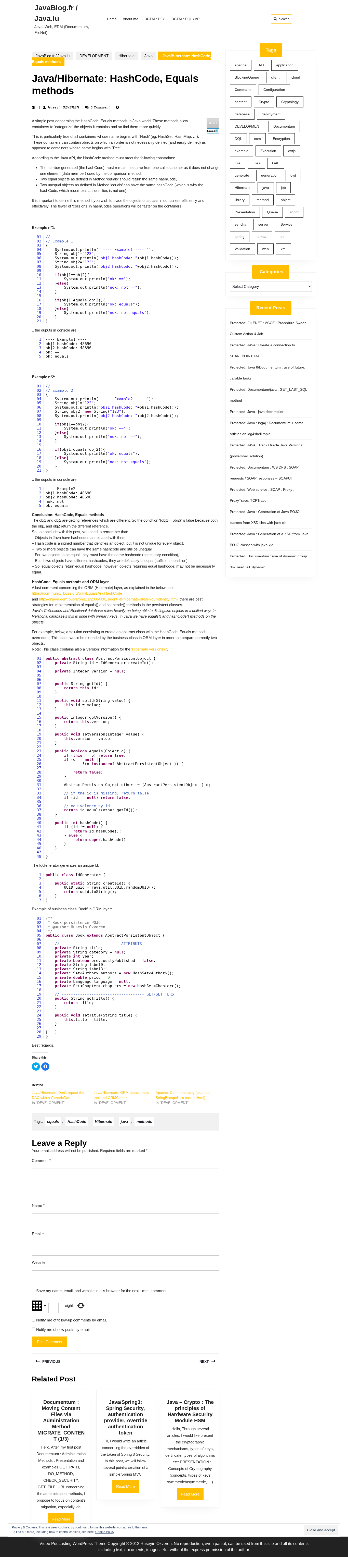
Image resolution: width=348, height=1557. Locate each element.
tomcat (262, 237)
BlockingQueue (247, 77)
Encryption (281, 139)
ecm (257, 139)
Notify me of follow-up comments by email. (71, 1320)
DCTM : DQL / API (185, 19)
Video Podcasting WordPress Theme (72, 1543)
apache (241, 65)
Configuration (274, 90)
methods (144, 1121)
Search (284, 19)
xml (283, 249)
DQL (238, 139)
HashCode (77, 1121)
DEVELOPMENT (94, 56)
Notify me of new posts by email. (63, 1329)
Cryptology (290, 102)
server (263, 224)
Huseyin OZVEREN (63, 107)
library (240, 200)
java (124, 1121)
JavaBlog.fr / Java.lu (53, 56)
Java (148, 56)
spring (240, 237)
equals (53, 1121)
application (284, 65)
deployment (271, 114)
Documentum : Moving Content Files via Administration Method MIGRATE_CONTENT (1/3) (61, 1420)
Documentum (284, 126)
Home (112, 19)
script (294, 212)
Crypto (264, 102)
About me (130, 19)
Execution (268, 151)
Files (256, 163)
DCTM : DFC (154, 19)
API (261, 65)
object (285, 200)
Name (38, 1205)
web (265, 249)
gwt (293, 175)
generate (242, 175)
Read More (127, 1488)
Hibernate (126, 56)
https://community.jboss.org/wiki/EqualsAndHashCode (77, 593)
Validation (242, 249)
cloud (295, 77)
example (241, 151)
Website (38, 1262)
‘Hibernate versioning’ (149, 649)
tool (282, 237)
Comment (41, 1160)
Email (38, 1234)
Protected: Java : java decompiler (257, 412)
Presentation (245, 212)
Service (286, 224)
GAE (275, 163)
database (242, 114)
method (263, 200)
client (275, 77)
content (241, 102)
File (237, 163)
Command (243, 90)
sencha (240, 224)
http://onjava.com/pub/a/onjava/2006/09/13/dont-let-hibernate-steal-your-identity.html (108, 599)
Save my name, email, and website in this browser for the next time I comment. (101, 1291)
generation (269, 175)
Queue (272, 212)
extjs (292, 151)
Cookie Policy (104, 1532)
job (283, 188)
